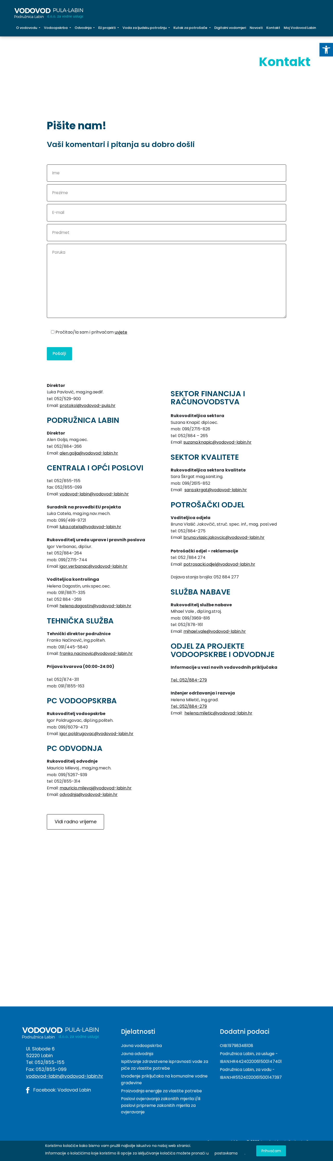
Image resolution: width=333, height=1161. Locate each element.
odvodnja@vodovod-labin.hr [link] (89, 795)
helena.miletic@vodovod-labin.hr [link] (218, 713)
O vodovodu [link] (27, 27)
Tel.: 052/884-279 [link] (189, 680)
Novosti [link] (256, 27)
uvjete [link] (121, 332)
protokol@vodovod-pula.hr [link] (88, 406)
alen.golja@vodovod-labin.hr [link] (89, 453)
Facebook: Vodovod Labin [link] (61, 1090)
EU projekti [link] (107, 27)
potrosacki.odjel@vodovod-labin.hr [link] (219, 564)
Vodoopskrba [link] (56, 27)
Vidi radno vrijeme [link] (76, 821)
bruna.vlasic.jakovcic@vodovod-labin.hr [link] (224, 537)
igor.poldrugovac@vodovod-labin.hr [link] (96, 734)
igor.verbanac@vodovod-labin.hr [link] (93, 566)
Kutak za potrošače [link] (191, 27)
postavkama (226, 1153)
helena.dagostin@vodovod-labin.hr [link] (95, 606)
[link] (326, 49)
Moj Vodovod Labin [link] (300, 27)
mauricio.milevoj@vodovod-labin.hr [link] (96, 788)
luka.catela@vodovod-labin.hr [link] (90, 527)
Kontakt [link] (274, 27)
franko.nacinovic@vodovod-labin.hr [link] (96, 653)
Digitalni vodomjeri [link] (230, 27)
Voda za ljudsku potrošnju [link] (145, 27)
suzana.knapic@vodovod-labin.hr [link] (217, 442)
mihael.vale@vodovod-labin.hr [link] (214, 631)
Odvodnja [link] (83, 27)
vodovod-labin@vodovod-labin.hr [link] (94, 494)
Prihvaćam (271, 1150)
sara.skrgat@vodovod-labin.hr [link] (215, 490)
